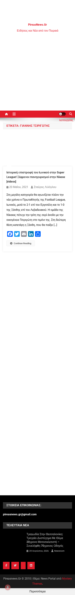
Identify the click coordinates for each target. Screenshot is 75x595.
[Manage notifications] (7, 587)
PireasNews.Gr (37, 24)
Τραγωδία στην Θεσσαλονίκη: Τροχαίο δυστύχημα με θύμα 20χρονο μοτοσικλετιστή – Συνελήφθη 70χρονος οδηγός (45, 540)
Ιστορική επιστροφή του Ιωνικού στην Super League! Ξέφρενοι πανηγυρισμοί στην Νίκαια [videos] (35, 177)
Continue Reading (22, 243)
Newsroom (59, 551)
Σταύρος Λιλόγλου (45, 187)
